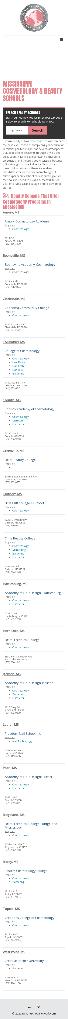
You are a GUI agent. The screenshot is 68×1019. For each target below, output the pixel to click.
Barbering (18, 373)
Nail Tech (18, 366)
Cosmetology (20, 229)
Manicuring (19, 549)
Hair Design (19, 362)
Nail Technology (22, 741)
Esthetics (17, 369)
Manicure (18, 420)
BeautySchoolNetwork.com (39, 1013)
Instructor (18, 424)
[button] (54, 39)
